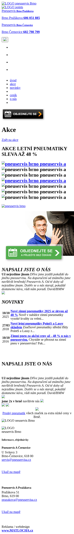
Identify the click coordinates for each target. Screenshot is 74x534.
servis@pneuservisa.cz (16, 459)
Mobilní (17, 64)
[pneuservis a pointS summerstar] (34, 180)
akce (13, 84)
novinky (15, 87)
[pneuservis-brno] (19, 3)
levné (13, 71)
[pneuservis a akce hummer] (34, 164)
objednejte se (18, 91)
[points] (12, 7)
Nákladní (17, 56)
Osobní (17, 49)
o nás (13, 99)
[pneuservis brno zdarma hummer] (13, 206)
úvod (13, 80)
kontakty (15, 102)
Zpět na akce (10, 140)
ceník (13, 95)
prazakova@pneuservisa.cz (19, 499)
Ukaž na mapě (11, 472)
